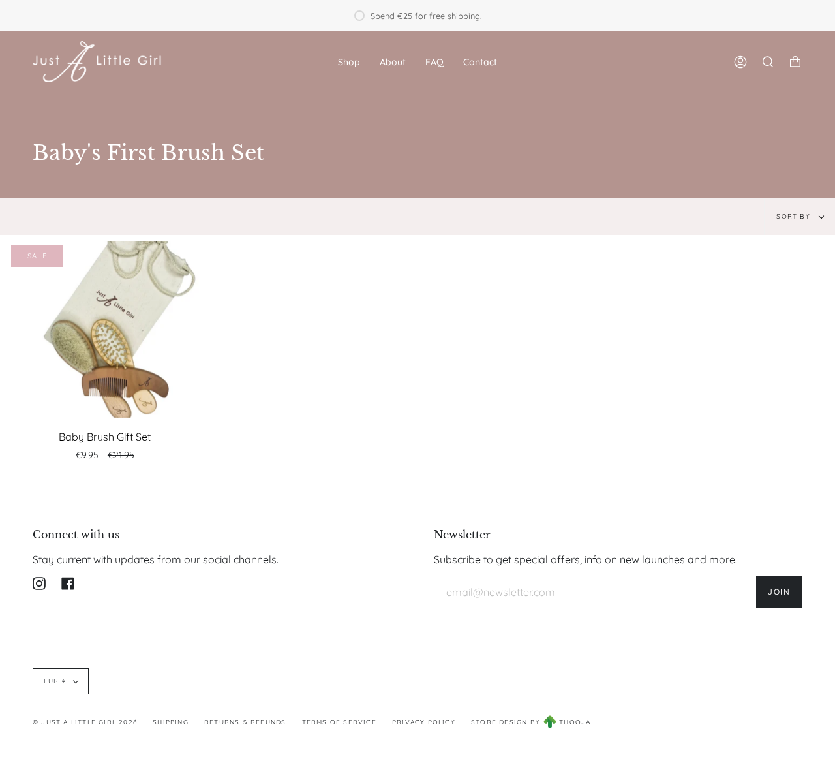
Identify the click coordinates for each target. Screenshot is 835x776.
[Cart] (795, 61)
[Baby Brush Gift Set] (105, 329)
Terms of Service (339, 722)
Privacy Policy (423, 722)
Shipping (171, 722)
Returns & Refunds (245, 722)
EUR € (55, 681)
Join (779, 592)
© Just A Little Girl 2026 (85, 722)
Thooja (574, 722)
